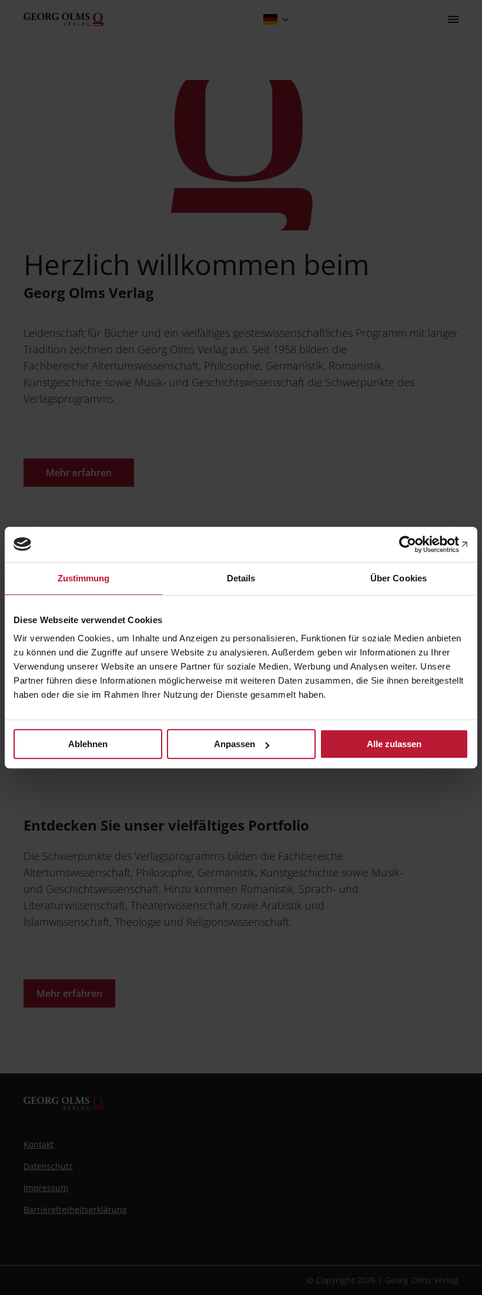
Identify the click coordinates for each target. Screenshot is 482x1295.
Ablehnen (88, 744)
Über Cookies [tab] (398, 578)
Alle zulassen (394, 744)
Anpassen (234, 744)
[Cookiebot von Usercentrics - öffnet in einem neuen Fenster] (417, 544)
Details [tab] (241, 578)
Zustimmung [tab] (84, 578)
